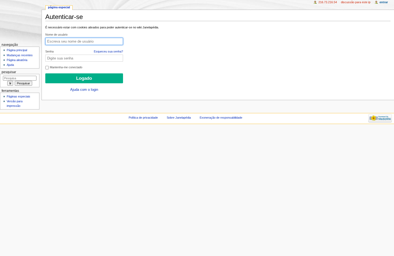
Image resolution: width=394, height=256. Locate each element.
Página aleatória (17, 60)
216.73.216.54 (327, 2)
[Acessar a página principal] (21, 21)
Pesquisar (9, 72)
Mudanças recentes (20, 55)
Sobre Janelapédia (179, 117)
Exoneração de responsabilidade (221, 117)
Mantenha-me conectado (65, 67)
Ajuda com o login (84, 90)
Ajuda (10, 64)
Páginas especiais (18, 96)
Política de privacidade (143, 117)
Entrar (384, 2)
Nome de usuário (56, 34)
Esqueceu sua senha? (108, 51)
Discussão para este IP (355, 2)
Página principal (17, 50)
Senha (84, 51)
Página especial (59, 7)
